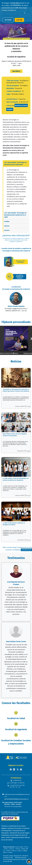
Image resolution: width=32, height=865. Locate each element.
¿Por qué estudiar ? (15, 163)
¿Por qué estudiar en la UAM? (15, 215)
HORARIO (10, 109)
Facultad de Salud (16, 718)
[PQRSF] (10, 818)
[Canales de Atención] (29, 861)
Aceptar (19, 20)
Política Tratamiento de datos (15, 837)
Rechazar (8, 20)
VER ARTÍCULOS (26, 550)
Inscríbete (16, 71)
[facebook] (11, 769)
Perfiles (6, 221)
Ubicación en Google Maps (13, 806)
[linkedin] (14, 769)
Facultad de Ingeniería (16, 729)
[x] (18, 769)
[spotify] (21, 769)
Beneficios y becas (21, 105)
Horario (7, 230)
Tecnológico (24, 85)
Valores (6, 226)
